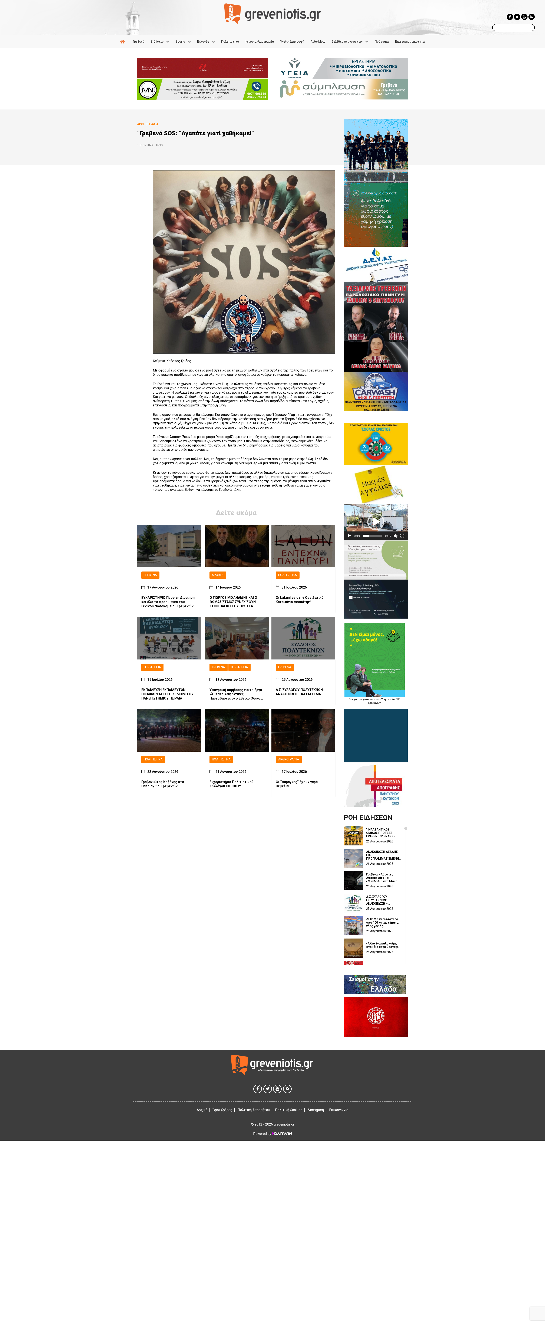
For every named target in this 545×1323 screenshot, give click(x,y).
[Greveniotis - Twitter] (517, 17)
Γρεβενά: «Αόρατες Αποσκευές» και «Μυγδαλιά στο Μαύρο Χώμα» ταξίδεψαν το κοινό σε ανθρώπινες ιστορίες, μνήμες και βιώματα (382, 878)
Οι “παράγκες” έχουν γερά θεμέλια (297, 784)
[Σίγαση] (395, 536)
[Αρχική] (123, 41)
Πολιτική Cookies (288, 1110)
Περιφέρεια (152, 667)
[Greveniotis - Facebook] (510, 17)
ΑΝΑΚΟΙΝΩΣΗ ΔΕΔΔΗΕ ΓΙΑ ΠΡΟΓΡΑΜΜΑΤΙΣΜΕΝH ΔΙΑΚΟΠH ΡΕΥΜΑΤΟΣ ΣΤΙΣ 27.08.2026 (382, 855)
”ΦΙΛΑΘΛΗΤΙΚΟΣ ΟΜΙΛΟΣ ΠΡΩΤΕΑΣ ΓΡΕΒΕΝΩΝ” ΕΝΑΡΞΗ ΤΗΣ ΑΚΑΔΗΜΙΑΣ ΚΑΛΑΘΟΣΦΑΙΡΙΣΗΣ (381, 833)
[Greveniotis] (272, 13)
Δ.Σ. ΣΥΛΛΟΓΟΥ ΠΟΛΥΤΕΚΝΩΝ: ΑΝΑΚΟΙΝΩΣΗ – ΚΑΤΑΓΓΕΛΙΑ (300, 692)
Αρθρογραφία (288, 759)
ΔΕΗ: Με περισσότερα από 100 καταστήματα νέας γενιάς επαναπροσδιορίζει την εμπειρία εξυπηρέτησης (383, 922)
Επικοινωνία (338, 1110)
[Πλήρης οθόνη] (402, 536)
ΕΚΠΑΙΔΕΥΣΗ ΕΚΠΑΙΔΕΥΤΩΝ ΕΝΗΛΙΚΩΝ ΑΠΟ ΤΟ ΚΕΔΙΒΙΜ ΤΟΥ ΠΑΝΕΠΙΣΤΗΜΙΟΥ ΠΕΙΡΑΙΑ (167, 694)
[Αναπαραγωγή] (349, 536)
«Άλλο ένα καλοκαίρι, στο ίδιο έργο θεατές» (382, 945)
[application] (376, 522)
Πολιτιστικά (287, 575)
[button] (375, 521)
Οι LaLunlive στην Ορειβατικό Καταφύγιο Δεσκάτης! (300, 600)
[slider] (372, 536)
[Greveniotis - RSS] (531, 17)
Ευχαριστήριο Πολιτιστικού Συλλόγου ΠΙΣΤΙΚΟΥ (231, 784)
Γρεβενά (150, 575)
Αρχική (202, 1110)
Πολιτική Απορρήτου (254, 1110)
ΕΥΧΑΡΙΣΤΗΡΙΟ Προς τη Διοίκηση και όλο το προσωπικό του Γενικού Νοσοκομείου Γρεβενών (168, 602)
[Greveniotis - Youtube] (524, 17)
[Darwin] (282, 1133)
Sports (218, 575)
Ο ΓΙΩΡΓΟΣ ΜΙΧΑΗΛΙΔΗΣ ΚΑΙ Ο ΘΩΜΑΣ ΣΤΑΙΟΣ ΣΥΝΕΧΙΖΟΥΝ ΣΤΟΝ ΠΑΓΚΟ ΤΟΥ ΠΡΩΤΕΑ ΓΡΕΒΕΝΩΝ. (233, 602)
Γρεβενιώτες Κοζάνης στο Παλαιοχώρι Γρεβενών (162, 784)
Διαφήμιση (316, 1110)
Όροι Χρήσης (222, 1110)
